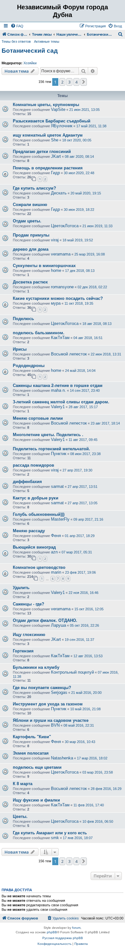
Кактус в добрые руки (35, 498)
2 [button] (62, 82)
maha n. (58, 390)
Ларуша (58, 625)
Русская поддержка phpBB (62, 938)
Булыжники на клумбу (36, 667)
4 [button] (76, 82)
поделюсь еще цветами (37, 767)
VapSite (58, 109)
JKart (56, 156)
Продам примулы (31, 235)
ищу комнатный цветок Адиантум (48, 135)
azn (54, 552)
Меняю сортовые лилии (38, 418)
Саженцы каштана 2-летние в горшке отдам (58, 385)
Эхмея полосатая (31, 753)
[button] (83, 82)
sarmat (57, 486)
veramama (61, 254)
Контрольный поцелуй (72, 672)
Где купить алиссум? (34, 188)
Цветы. (20, 816)
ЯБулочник (61, 125)
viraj (55, 240)
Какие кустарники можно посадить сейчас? (58, 298)
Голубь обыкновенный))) (38, 514)
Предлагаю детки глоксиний (42, 151)
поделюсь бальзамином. (38, 332)
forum (76, 927)
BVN (55, 725)
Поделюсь (23, 318)
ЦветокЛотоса (65, 225)
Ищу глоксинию (29, 634)
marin (56, 572)
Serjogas (59, 692)
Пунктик (58, 453)
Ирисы (20, 349)
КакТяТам (60, 337)
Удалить (21, 587)
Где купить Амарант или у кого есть (50, 832)
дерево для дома (30, 249)
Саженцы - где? (28, 604)
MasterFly (60, 519)
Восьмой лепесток (69, 354)
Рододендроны (29, 365)
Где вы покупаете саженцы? (42, 687)
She (54, 140)
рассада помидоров (33, 465)
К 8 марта (22, 783)
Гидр (55, 172)
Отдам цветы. (27, 221)
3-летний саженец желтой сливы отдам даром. (61, 401)
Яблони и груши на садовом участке (50, 720)
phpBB (52, 932)
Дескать (59, 193)
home (56, 270)
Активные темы (46, 41)
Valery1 (58, 406)
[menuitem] (17, 26)
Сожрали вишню (30, 204)
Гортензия (23, 651)
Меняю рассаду (29, 530)
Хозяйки (30, 63)
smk (55, 837)
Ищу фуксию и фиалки (36, 800)
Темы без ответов (16, 41)
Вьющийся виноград (34, 547)
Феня (56, 535)
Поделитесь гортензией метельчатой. (51, 448)
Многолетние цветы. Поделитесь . (48, 434)
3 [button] (69, 82)
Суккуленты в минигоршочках (44, 265)
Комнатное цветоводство (39, 567)
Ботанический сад (30, 50)
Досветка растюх (30, 282)
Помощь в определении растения (48, 168)
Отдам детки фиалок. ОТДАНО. (45, 620)
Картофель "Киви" (32, 736)
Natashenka (62, 758)
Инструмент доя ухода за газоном (48, 704)
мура (56, 303)
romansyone (62, 286)
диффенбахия (27, 481)
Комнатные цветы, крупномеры (46, 104)
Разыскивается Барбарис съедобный (51, 121)
